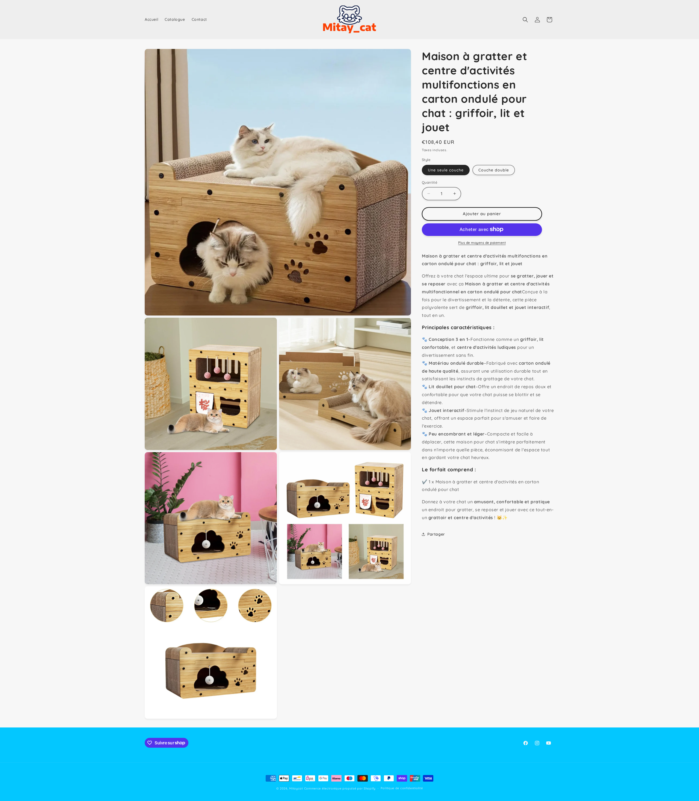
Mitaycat (296, 788)
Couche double (493, 170)
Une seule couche (446, 170)
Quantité (429, 182)
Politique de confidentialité (402, 788)
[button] (525, 20)
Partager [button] (436, 534)
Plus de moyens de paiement (482, 242)
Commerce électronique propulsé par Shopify (339, 788)
